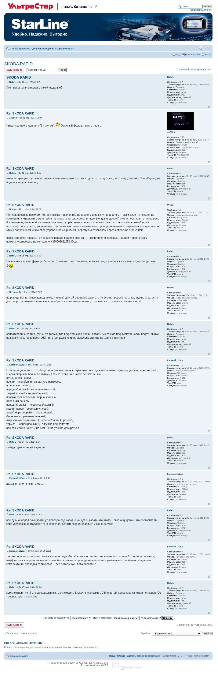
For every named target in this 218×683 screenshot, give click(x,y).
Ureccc (13, 209)
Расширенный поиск (200, 9)
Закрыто (8, 68)
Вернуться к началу (209, 107)
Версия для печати (201, 48)
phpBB (63, 663)
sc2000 (13, 118)
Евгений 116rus (17, 365)
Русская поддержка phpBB (94, 665)
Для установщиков (43, 48)
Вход (207, 54)
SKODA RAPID (18, 63)
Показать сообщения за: (56, 617)
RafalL (12, 82)
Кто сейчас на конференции (23, 643)
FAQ (178, 54)
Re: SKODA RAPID (20, 113)
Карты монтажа (65, 48)
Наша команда (117, 655)
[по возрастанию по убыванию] (156, 617)
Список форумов (20, 48)
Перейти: (145, 633)
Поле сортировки (102, 617)
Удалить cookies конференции (143, 655)
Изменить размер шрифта (207, 48)
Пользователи (192, 54)
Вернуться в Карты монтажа (22, 633)
